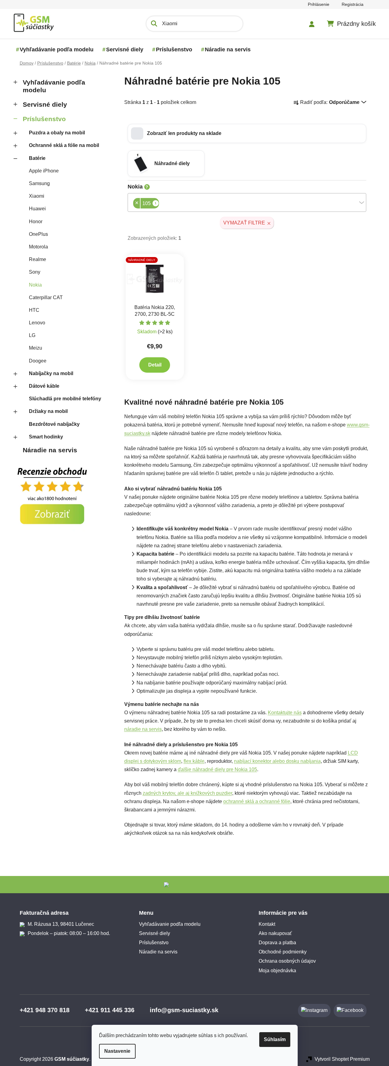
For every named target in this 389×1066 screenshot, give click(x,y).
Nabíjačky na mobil (51, 373)
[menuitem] (57, 49)
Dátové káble (44, 386)
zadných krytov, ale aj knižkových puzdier (187, 793)
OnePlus (38, 234)
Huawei (37, 208)
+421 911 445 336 (109, 1010)
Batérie (37, 158)
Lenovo (37, 322)
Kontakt (267, 924)
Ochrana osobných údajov (287, 961)
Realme (37, 259)
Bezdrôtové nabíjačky (54, 424)
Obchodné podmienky (283, 951)
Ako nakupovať (275, 933)
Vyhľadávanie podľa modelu (54, 86)
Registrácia (352, 4)
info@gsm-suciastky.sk (184, 1010)
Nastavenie (117, 1051)
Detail (154, 364)
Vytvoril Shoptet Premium (342, 1059)
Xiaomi (36, 196)
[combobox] (247, 202)
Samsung (39, 183)
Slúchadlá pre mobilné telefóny (65, 398)
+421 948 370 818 (44, 1010)
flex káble (194, 761)
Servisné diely (45, 104)
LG (32, 335)
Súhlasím (275, 1039)
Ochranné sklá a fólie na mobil (64, 145)
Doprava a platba (277, 942)
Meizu (35, 348)
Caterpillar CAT (46, 297)
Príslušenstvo (44, 118)
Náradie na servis (50, 450)
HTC (34, 310)
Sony (34, 272)
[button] (247, 133)
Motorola (38, 246)
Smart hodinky (46, 436)
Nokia (35, 284)
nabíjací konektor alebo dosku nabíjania (277, 761)
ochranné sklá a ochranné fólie (256, 801)
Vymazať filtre (244, 222)
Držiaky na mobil (48, 411)
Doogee (37, 360)
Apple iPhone (44, 170)
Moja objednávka (277, 970)
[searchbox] (161, 204)
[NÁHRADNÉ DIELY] (155, 278)
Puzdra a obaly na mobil (57, 132)
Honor (35, 221)
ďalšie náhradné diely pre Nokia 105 (217, 769)
